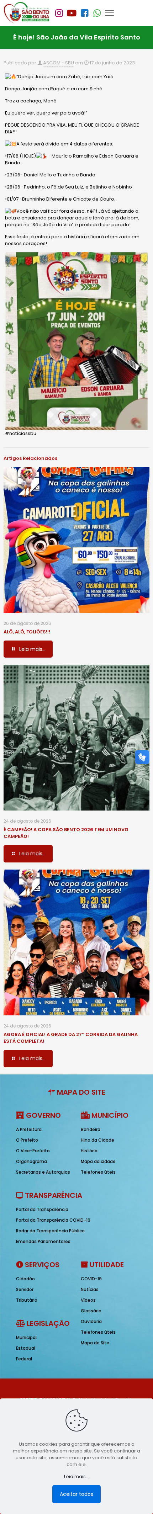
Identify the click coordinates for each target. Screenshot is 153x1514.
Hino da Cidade (97, 1140)
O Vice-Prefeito (33, 1151)
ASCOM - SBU (58, 62)
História (89, 1151)
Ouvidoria (91, 1321)
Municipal (26, 1337)
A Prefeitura (29, 1129)
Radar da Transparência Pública (50, 1231)
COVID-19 (91, 1279)
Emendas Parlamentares (43, 1241)
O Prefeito (27, 1140)
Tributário (26, 1300)
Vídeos (88, 1300)
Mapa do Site (95, 1343)
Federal (24, 1359)
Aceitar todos (76, 1494)
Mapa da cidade (98, 1161)
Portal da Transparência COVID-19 (53, 1220)
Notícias (90, 1289)
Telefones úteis (98, 1172)
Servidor (24, 1289)
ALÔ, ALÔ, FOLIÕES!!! (27, 631)
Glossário (91, 1311)
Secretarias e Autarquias (43, 1172)
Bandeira (90, 1129)
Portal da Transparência (42, 1209)
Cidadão (25, 1279)
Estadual (25, 1348)
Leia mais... (76, 1476)
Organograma (31, 1161)
